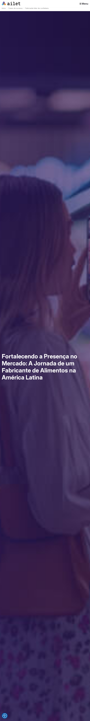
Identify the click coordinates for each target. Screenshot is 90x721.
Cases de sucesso (15, 8)
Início (4, 8)
